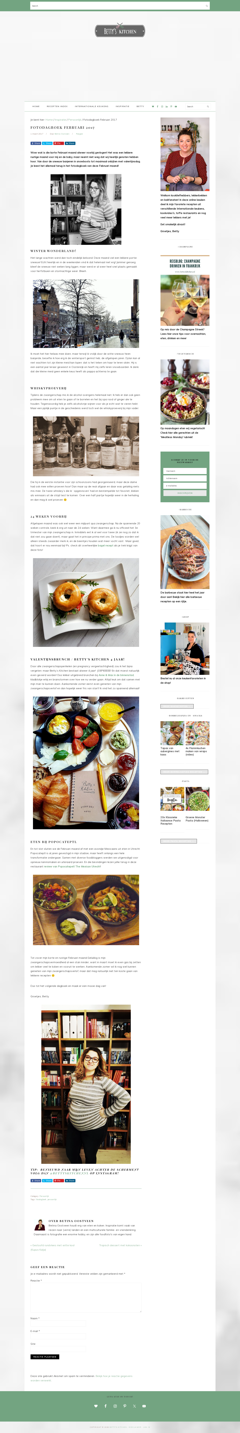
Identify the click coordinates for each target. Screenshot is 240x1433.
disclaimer (135, 1427)
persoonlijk (52, 1199)
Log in (146, 1427)
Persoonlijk (44, 1196)
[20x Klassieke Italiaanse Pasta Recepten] (172, 799)
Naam (35, 1318)
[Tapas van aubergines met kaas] (172, 744)
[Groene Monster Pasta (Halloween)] (197, 799)
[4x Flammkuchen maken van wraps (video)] (197, 744)
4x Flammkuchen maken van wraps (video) (196, 751)
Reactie (36, 1280)
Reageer (79, 134)
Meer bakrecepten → (177, 706)
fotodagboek (41, 1199)
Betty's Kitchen (120, 31)
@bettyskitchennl (69, 1173)
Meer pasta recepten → (178, 841)
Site (33, 1343)
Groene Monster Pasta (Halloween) (197, 819)
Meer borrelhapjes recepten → (184, 772)
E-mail (35, 1331)
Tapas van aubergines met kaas (169, 751)
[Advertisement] (120, 77)
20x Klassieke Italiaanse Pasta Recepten (170, 820)
